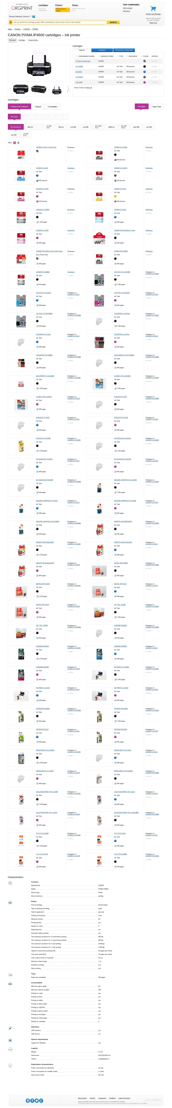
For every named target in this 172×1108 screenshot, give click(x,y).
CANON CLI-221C (42, 168)
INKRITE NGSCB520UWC (123, 521)
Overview (12, 40)
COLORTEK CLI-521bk (122, 313)
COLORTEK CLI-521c (43, 334)
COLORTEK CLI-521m (121, 334)
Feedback (112, 1098)
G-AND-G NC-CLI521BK (122, 376)
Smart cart (153, 14)
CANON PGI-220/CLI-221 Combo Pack (49, 251)
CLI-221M (79, 82)
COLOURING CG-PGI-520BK (124, 355)
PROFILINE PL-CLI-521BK (45, 750)
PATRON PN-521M (120, 729)
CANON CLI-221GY (120, 168)
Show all (89, 88)
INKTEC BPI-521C (120, 584)
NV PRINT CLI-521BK (121, 667)
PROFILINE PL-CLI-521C (122, 750)
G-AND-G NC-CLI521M (44, 397)
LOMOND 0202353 (120, 625)
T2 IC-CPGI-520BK (120, 854)
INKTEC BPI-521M (42, 605)
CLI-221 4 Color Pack (83, 61)
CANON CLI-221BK (120, 147)
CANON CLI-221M (42, 189)
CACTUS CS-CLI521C (43, 293)
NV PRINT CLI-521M (121, 688)
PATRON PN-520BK (43, 709)
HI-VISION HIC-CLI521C (44, 459)
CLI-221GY (79, 77)
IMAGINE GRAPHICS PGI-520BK (47, 521)
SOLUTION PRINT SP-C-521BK (47, 792)
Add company (127, 8)
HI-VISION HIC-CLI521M (122, 459)
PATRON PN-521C (42, 729)
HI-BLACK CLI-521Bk (43, 438)
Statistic (92, 1098)
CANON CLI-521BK (42, 210)
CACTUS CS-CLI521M (121, 293)
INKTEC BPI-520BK (121, 563)
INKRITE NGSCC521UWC (123, 542)
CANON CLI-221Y (120, 189)
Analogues (71, 147)
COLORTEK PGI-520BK (44, 355)
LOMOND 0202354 (42, 646)
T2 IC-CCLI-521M (42, 854)
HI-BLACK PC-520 (120, 397)
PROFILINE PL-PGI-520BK (123, 771)
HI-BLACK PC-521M (121, 417)
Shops (75, 5)
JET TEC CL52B (119, 605)
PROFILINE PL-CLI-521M (44, 771)
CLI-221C (79, 72)
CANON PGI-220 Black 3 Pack (124, 230)
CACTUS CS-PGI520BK (44, 313)
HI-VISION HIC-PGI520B (44, 480)
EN (34, 16)
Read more (153, 23)
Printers (58, 5)
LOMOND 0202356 (42, 667)
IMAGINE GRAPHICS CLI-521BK (125, 480)
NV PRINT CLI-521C (43, 688)
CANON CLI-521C (120, 210)
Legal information (124, 1098)
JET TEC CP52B (42, 625)
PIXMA (35, 29)
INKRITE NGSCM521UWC (45, 563)
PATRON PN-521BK (121, 709)
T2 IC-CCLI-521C (120, 833)
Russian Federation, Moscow (19, 16)
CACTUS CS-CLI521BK (122, 272)
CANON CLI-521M (42, 230)
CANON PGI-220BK (121, 251)
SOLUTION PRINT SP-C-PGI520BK (126, 812)
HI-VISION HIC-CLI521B (122, 438)
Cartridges (43, 5)
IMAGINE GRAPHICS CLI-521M (125, 501)
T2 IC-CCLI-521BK (42, 833)
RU (30, 16)
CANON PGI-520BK (43, 272)
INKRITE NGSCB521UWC (45, 542)
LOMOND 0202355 (120, 646)
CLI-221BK (79, 66)
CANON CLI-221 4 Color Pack (46, 147)
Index (10, 29)
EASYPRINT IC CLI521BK (45, 376)
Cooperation (102, 1098)
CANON (26, 29)
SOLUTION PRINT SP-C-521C (124, 792)
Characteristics (33, 40)
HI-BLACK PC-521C (43, 417)
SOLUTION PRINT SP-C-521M (46, 812)
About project (82, 1098)
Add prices (126, 11)
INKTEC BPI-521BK (43, 584)
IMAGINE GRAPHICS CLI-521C (47, 501)
